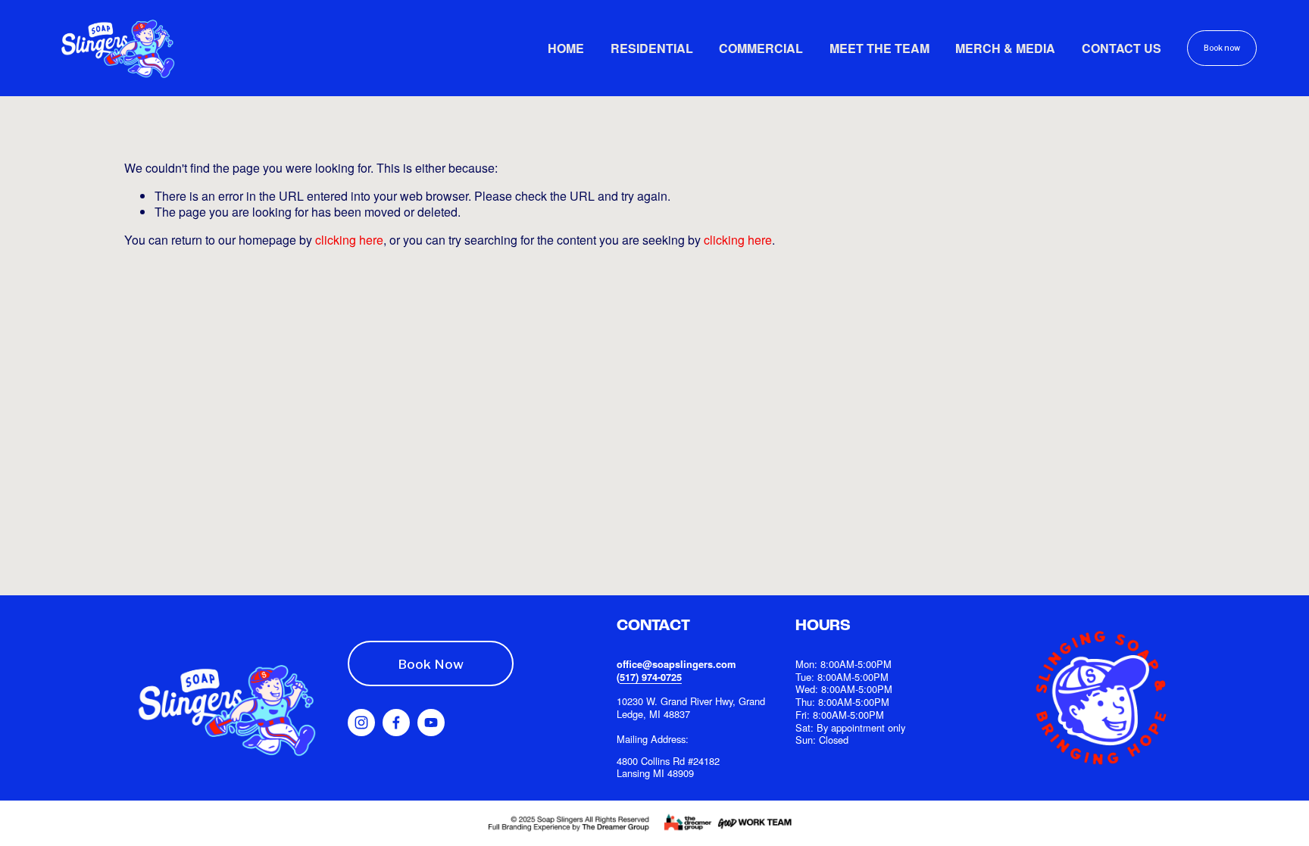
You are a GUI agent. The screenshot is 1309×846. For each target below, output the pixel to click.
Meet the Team (879, 48)
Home (566, 48)
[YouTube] (431, 722)
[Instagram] (361, 722)
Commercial (761, 48)
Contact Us (1121, 48)
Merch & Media (1005, 48)
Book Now (431, 664)
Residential (652, 48)
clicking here (349, 239)
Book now (1222, 48)
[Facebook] (396, 722)
